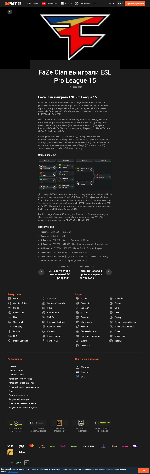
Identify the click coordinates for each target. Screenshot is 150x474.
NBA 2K (50, 317)
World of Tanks (54, 327)
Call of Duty (18, 312)
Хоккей (84, 327)
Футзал (84, 312)
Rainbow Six (52, 341)
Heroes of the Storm (56, 322)
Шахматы (85, 345)
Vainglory (17, 327)
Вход (120, 3)
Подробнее (13, 472)
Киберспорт (14, 294)
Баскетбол (86, 303)
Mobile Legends (20, 341)
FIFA (15, 336)
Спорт (78, 294)
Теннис (118, 303)
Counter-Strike (20, 303)
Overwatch (18, 322)
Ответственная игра (18, 395)
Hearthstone (53, 312)
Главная (12, 366)
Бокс (117, 308)
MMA (117, 312)
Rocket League (54, 336)
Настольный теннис (90, 336)
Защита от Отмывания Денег (23, 407)
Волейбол (119, 298)
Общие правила (16, 370)
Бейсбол (85, 308)
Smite (16, 308)
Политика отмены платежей (22, 403)
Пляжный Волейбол (124, 327)
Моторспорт (87, 322)
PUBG (49, 308)
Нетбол (118, 341)
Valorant (51, 331)
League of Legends (56, 303)
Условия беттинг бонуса (20, 379)
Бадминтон (120, 336)
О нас (11, 391)
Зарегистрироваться (135, 3)
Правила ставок (16, 375)
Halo (15, 317)
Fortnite (17, 331)
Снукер (118, 317)
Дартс (84, 341)
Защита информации (19, 399)
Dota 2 (16, 298)
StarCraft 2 (52, 298)
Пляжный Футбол (89, 331)
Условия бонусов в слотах (21, 383)
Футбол (84, 298)
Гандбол (85, 317)
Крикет (118, 331)
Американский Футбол (125, 322)
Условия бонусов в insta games (24, 387)
